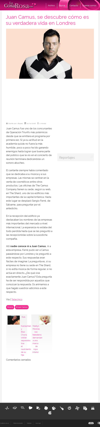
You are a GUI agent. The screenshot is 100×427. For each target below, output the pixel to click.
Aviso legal (38, 423)
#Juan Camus (21, 307)
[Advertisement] (53, 99)
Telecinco (16, 299)
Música (10, 307)
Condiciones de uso (4, 423)
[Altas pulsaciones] (7, 408)
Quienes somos (89, 5)
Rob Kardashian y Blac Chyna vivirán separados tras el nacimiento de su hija (23, 336)
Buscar (62, 5)
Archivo (51, 5)
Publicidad (29, 423)
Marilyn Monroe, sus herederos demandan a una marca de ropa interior (35, 339)
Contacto (74, 5)
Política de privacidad (18, 423)
